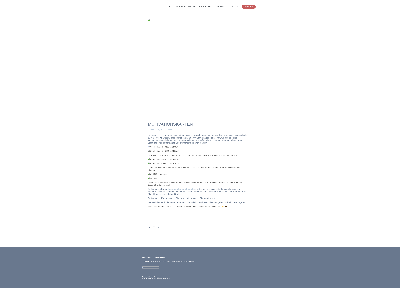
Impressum (146, 257)
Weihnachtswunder (186, 7)
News (170, 130)
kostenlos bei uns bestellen (181, 189)
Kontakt (233, 7)
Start (169, 7)
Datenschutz (160, 257)
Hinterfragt (205, 7)
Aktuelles (220, 7)
